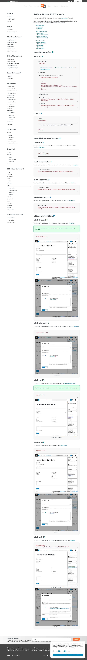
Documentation (64, 6)
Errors (9, 21)
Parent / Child (12, 192)
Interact (10, 157)
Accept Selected (75, 654)
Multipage (11, 194)
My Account (77, 1)
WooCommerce (11, 112)
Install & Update (11, 19)
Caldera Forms (11, 86)
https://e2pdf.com (17, 655)
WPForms (10, 124)
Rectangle (10, 199)
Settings (10, 139)
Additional (39, 28)
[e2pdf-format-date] (12, 65)
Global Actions (11, 218)
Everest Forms (11, 95)
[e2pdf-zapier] (11, 48)
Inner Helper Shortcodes (41, 31)
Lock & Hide (11, 161)
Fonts (9, 164)
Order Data (11, 115)
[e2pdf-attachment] (12, 42)
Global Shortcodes (40, 40)
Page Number (11, 209)
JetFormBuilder (12, 106)
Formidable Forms (12, 99)
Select (9, 180)
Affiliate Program (70, 1)
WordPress (10, 122)
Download (36, 6)
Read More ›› (42, 147)
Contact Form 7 (11, 88)
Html (9, 185)
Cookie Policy (72, 647)
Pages (9, 152)
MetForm (10, 108)
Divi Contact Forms (12, 91)
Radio (9, 178)
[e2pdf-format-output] (13, 68)
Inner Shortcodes (40, 25)
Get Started (10, 29)
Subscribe (76, 639)
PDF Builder (11, 137)
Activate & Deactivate (13, 144)
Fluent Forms (11, 97)
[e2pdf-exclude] (11, 61)
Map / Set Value (12, 159)
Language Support (12, 31)
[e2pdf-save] (11, 46)
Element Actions (11, 222)
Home (25, 6)
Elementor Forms (12, 93)
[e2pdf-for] (10, 78)
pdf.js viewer (67, 383)
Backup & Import (11, 141)
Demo (49, 6)
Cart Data (11, 119)
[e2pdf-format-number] (13, 63)
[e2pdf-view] (11, 44)
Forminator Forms (12, 101)
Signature (10, 183)
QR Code (10, 203)
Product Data (12, 117)
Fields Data (39, 27)
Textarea (10, 174)
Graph (9, 207)
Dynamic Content (13, 190)
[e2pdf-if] (10, 76)
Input (9, 172)
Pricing (30, 6)
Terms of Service (47, 655)
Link (9, 201)
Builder (9, 132)
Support (56, 6)
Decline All (60, 654)
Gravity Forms (11, 104)
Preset (10, 135)
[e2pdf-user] (11, 59)
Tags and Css (12, 188)
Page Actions (11, 220)
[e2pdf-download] (12, 40)
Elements (10, 154)
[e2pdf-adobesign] (12, 51)
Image (9, 196)
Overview (10, 17)
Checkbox (10, 176)
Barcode (10, 205)
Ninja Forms (10, 110)
